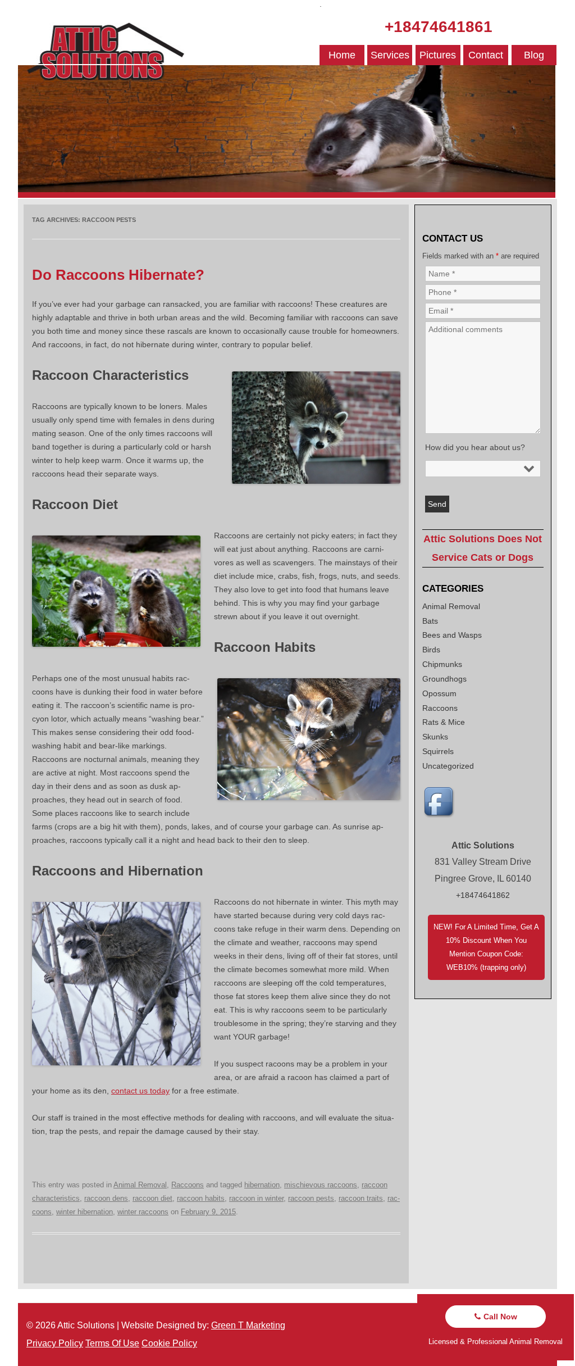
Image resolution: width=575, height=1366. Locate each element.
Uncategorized (448, 765)
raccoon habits (201, 1198)
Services (390, 55)
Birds (431, 649)
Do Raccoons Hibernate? (118, 274)
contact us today (140, 1090)
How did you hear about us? (475, 447)
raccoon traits (361, 1198)
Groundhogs (444, 678)
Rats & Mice (443, 722)
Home (341, 55)
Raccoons (187, 1185)
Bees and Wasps (452, 634)
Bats (430, 620)
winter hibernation (84, 1212)
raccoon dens (106, 1198)
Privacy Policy (54, 1343)
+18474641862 (483, 895)
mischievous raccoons (320, 1185)
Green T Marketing (248, 1325)
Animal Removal (140, 1185)
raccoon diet (152, 1198)
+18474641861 (438, 26)
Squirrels (438, 751)
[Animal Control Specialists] (286, 194)
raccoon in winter (256, 1198)
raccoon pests (311, 1198)
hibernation (262, 1185)
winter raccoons (142, 1212)
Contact (485, 55)
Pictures (437, 55)
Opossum (439, 693)
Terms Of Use (112, 1343)
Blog (534, 55)
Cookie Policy (169, 1343)
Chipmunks (442, 664)
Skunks (435, 736)
